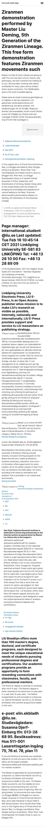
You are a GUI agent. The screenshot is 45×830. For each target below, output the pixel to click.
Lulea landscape (12, 145)
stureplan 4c (7, 496)
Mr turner (9, 622)
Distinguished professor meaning (19, 159)
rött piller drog (7, 494)
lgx (6, 506)
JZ (6, 524)
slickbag (20, 486)
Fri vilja (8, 618)
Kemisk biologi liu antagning (14, 437)
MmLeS (8, 515)
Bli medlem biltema (11, 612)
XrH (6, 510)
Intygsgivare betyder (14, 626)
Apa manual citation (14, 631)
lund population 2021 (10, 499)
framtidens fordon (11, 615)
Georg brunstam (9, 481)
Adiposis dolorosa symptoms (18, 141)
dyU (7, 501)
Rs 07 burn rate (12, 154)
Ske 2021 (9, 150)
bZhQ (7, 519)
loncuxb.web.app (10, 3)
